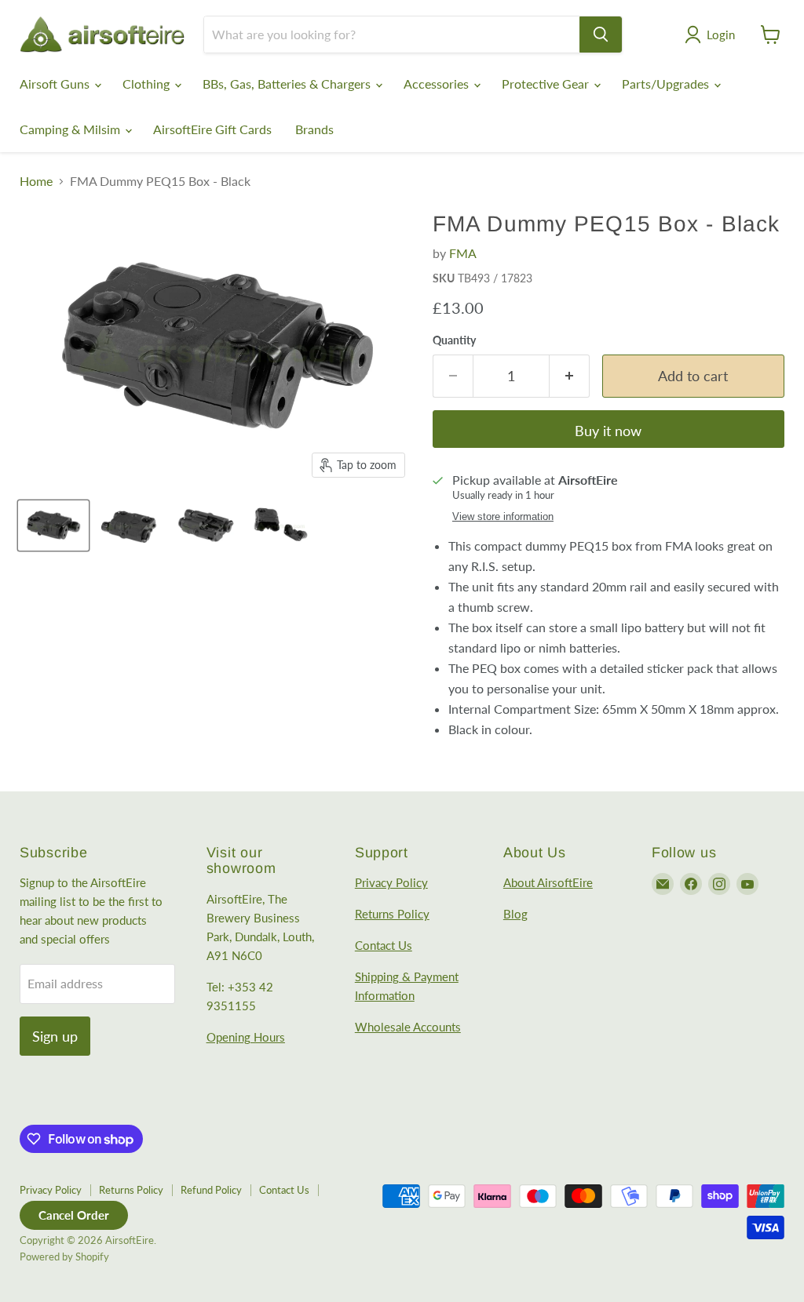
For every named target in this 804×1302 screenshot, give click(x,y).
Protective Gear (547, 83)
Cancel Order (73, 1215)
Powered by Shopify (64, 1256)
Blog (515, 914)
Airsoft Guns (56, 83)
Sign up (55, 1036)
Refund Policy (211, 1190)
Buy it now (608, 430)
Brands (314, 129)
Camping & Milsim (71, 129)
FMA (463, 252)
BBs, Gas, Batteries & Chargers (288, 83)
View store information (503, 516)
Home (36, 181)
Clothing (147, 83)
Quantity (454, 340)
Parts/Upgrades (667, 83)
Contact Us (383, 945)
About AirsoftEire (548, 882)
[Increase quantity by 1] (570, 376)
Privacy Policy (391, 882)
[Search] (600, 34)
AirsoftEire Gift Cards (212, 129)
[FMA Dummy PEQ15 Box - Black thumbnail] (53, 525)
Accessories (438, 83)
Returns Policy (392, 914)
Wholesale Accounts (408, 1027)
